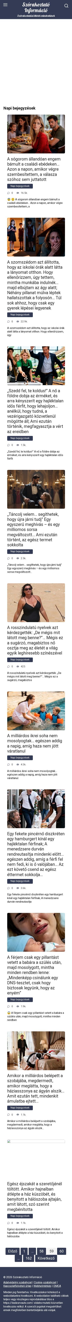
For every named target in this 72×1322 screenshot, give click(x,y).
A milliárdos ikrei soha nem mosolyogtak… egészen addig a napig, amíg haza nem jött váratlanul (34, 743)
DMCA (57, 1286)
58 (42, 1251)
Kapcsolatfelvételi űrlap (17, 1286)
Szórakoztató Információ (36, 7)
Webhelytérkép (42, 1286)
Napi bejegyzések (20, 186)
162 (29, 1258)
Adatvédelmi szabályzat (17, 1282)
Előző (12, 1251)
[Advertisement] (36, 65)
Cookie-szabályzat (45, 1282)
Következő (46, 1258)
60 (62, 1251)
